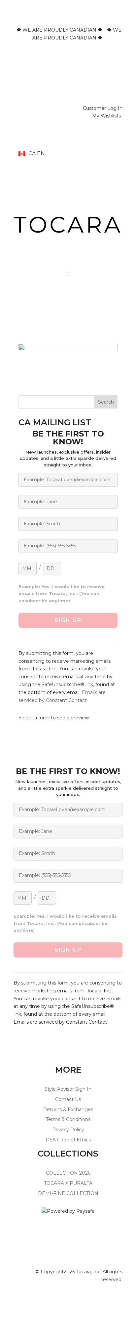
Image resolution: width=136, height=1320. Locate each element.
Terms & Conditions (68, 1119)
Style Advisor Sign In (68, 1089)
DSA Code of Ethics (68, 1140)
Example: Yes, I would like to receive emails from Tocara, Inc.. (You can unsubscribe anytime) (61, 594)
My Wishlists (106, 116)
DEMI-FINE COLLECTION (68, 1193)
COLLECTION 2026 (68, 1173)
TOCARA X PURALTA (68, 1183)
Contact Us (68, 1099)
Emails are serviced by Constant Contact (60, 1022)
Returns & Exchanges (68, 1109)
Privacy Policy (68, 1130)
